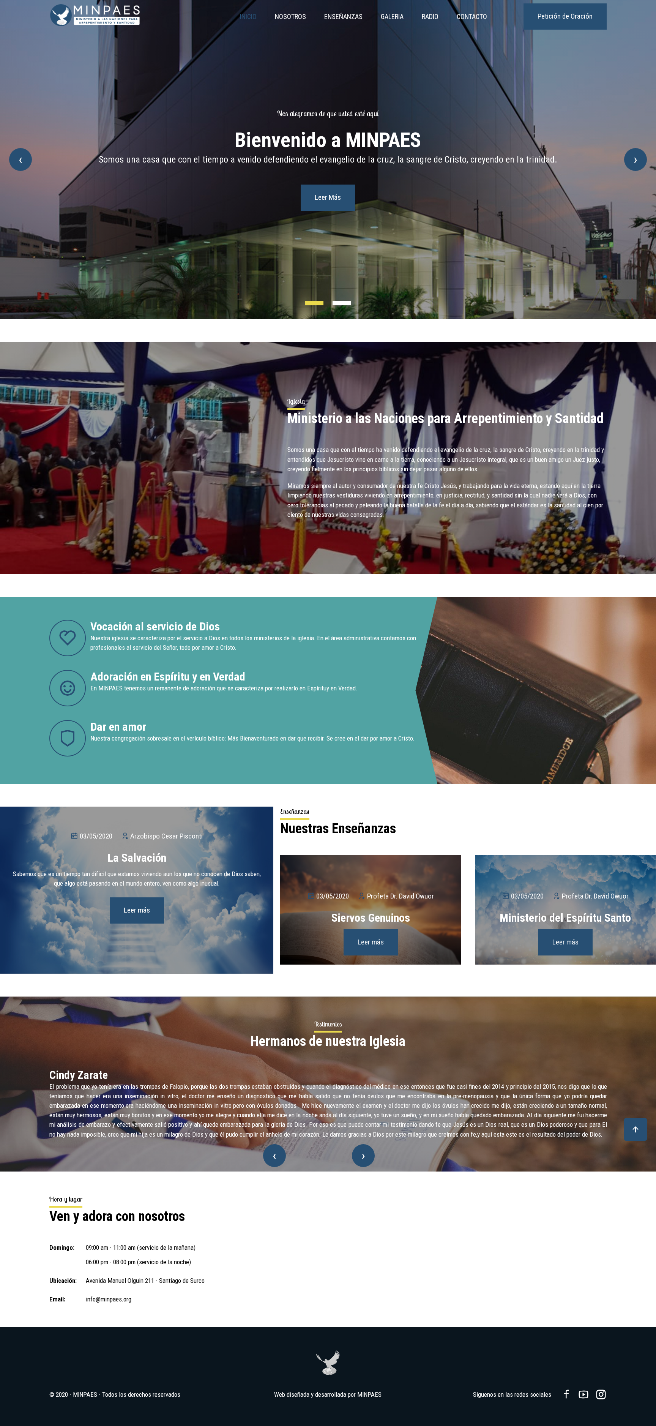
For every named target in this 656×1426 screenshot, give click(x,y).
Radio (430, 17)
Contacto (472, 17)
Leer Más (328, 221)
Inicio (248, 17)
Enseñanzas (343, 17)
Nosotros (290, 17)
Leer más (137, 910)
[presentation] (20, 159)
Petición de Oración (565, 16)
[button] (314, 303)
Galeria (392, 17)
